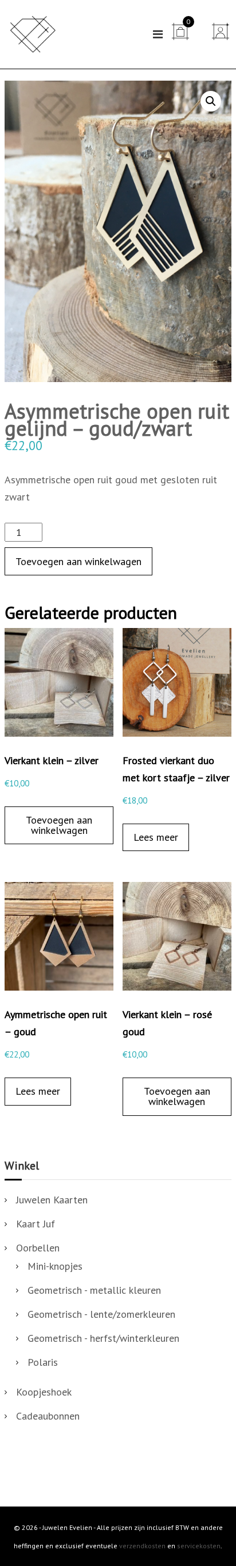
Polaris (42, 1362)
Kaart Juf (35, 1223)
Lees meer (155, 837)
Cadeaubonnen (48, 1415)
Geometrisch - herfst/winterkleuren (103, 1338)
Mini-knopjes (54, 1266)
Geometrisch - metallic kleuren (94, 1290)
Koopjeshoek (44, 1391)
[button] (210, 101)
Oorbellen (38, 1247)
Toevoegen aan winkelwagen (78, 561)
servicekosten (199, 1545)
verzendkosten (142, 1545)
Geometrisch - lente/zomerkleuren (101, 1314)
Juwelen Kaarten (52, 1199)
